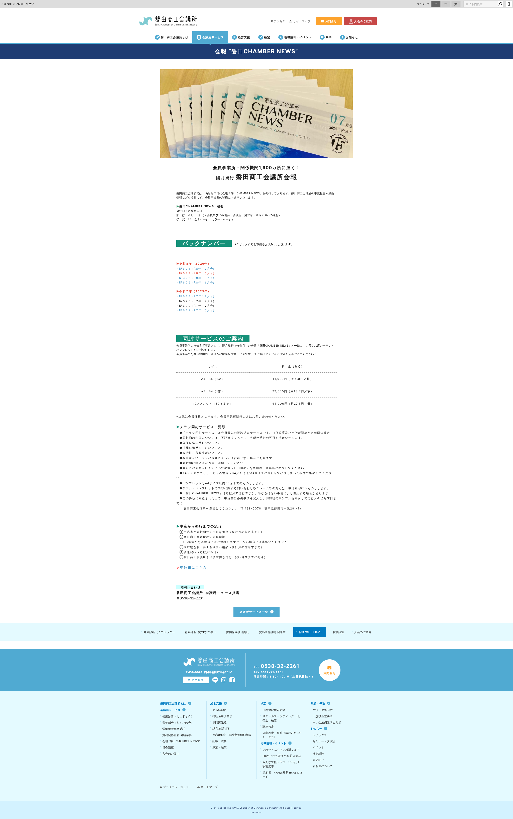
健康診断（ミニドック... (159, 632)
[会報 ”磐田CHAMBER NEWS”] (256, 113)
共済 (329, 37)
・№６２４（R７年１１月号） (196, 296)
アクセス (279, 21)
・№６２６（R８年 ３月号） (196, 277)
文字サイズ (423, 3)
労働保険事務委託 (237, 632)
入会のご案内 (363, 21)
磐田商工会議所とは (174, 37)
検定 (267, 37)
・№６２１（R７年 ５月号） (196, 310)
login (509, 4)
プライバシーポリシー (177, 787)
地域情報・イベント (298, 37)
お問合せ (331, 21)
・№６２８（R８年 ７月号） (196, 268)
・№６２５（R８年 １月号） (196, 282)
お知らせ (352, 37)
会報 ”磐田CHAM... (310, 632)
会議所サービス (213, 37)
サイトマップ (301, 21)
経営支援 (244, 37)
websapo (256, 812)
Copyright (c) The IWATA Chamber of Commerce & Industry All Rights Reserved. (256, 808)
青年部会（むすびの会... (200, 632)
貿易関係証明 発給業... (273, 632)
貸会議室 (338, 632)
